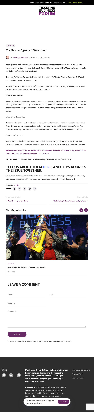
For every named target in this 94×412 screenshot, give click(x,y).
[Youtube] (11, 375)
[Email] (35, 189)
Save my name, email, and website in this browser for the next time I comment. (40, 341)
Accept (63, 402)
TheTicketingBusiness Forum (20, 57)
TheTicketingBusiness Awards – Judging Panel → (70, 201)
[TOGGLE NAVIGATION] (77, 11)
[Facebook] (14, 189)
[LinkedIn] (24, 189)
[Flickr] (19, 375)
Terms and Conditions (81, 370)
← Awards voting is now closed (17, 201)
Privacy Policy (77, 374)
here (47, 167)
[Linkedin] (4, 375)
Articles (10, 45)
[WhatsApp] (30, 189)
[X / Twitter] (19, 189)
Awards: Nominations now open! (26, 267)
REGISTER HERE (66, 2)
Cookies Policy (78, 378)
